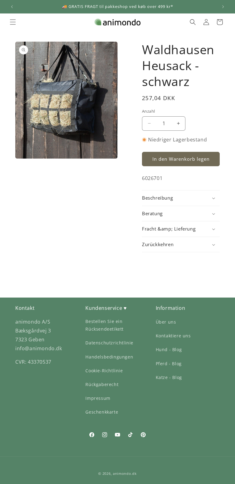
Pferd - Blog (169, 363)
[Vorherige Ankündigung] (12, 6)
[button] (13, 22)
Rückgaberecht (101, 384)
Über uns (166, 322)
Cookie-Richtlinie (104, 370)
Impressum (97, 398)
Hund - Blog (169, 349)
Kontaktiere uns (173, 336)
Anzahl (148, 111)
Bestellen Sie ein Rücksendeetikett (104, 325)
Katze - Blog (169, 377)
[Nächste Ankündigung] (223, 6)
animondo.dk (125, 473)
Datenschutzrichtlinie (109, 343)
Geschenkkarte (101, 412)
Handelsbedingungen (109, 357)
